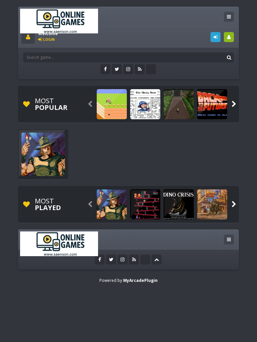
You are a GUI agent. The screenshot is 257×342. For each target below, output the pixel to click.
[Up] (157, 259)
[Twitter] (117, 69)
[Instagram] (128, 69)
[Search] (229, 57)
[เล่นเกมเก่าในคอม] (59, 20)
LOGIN (215, 37)
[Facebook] (105, 69)
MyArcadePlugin (140, 280)
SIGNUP (229, 37)
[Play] (112, 104)
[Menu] (229, 17)
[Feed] (140, 69)
